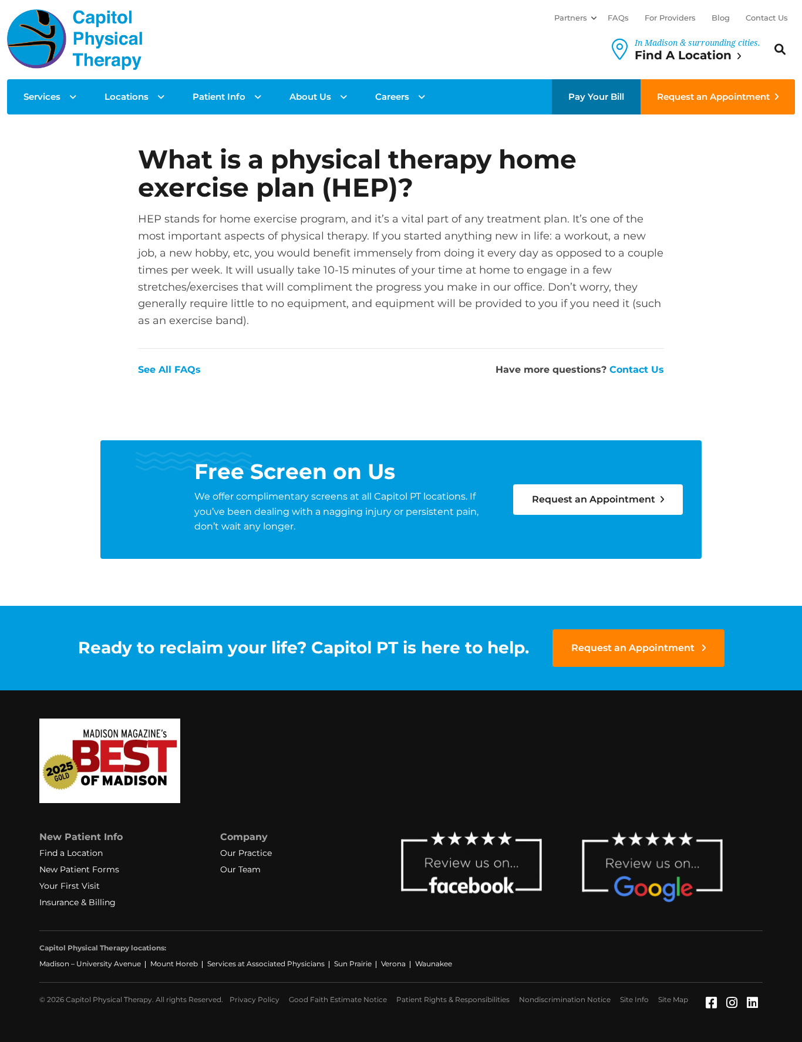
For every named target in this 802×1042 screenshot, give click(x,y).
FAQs (618, 17)
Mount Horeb (174, 963)
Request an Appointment (713, 96)
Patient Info (219, 96)
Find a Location (71, 853)
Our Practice (246, 853)
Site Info (634, 999)
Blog (721, 17)
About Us (310, 96)
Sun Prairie (353, 963)
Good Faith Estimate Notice (338, 999)
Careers (392, 96)
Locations (127, 96)
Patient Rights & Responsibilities (453, 999)
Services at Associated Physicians (266, 963)
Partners (570, 17)
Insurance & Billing (77, 902)
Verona (393, 963)
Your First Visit (69, 886)
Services (41, 96)
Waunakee (433, 963)
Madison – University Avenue (90, 963)
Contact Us (767, 17)
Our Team (240, 869)
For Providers (670, 17)
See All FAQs (169, 369)
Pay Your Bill (596, 96)
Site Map (673, 999)
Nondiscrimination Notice (565, 999)
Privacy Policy (254, 999)
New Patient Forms (79, 869)
